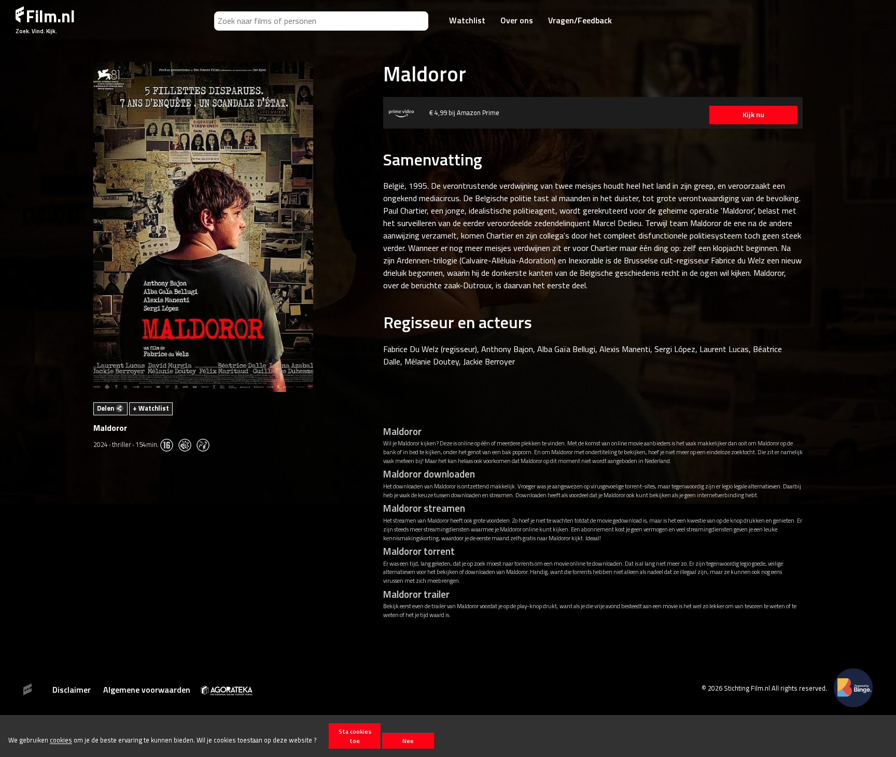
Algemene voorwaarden (146, 689)
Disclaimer (71, 689)
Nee (408, 740)
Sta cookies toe (355, 736)
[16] (169, 444)
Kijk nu (753, 114)
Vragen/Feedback (580, 20)
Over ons (516, 20)
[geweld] (187, 444)
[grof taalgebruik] (206, 444)
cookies (61, 740)
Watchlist (467, 20)
